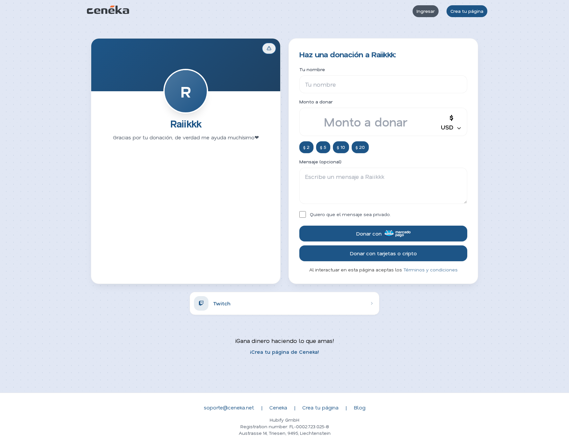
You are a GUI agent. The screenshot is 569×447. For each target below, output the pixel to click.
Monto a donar (316, 101)
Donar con (369, 233)
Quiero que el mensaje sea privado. (350, 214)
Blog (360, 407)
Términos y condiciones (430, 269)
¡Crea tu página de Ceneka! (284, 351)
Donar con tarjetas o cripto (383, 253)
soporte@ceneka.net (229, 407)
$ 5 (323, 147)
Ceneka (278, 407)
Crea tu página (466, 11)
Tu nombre (312, 69)
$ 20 (360, 147)
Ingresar (426, 11)
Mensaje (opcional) (320, 161)
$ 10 (341, 147)
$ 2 (306, 147)
